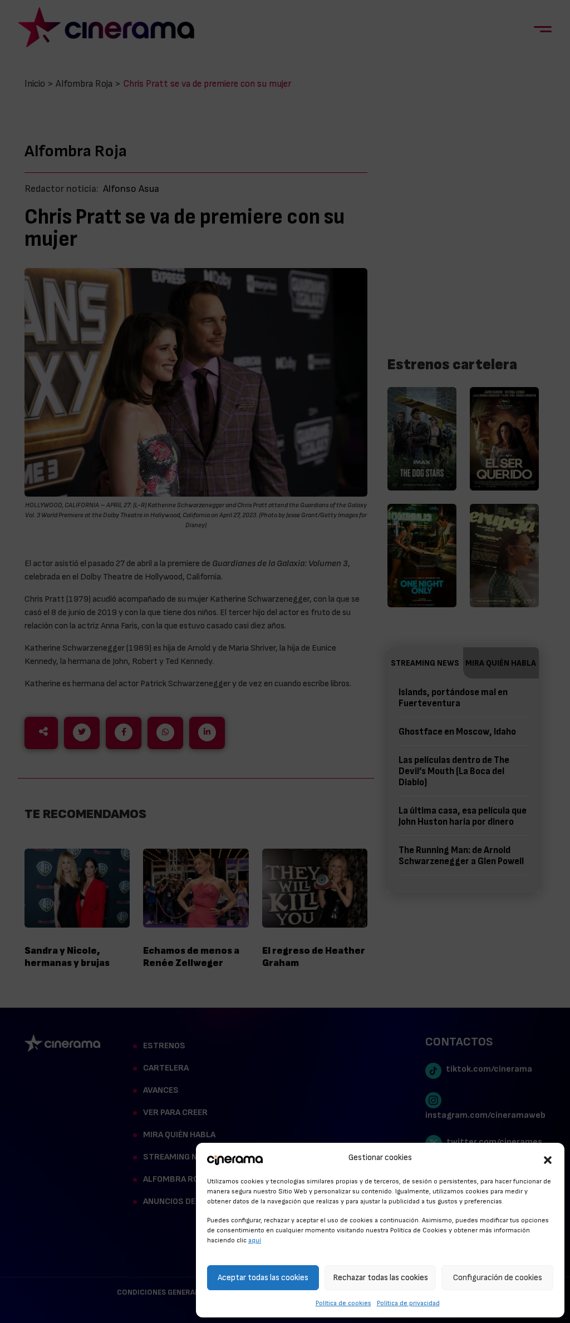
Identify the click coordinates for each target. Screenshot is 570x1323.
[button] (547, 1158)
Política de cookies (343, 1303)
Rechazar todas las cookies (380, 1278)
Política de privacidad (408, 1303)
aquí (254, 1240)
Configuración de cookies (497, 1278)
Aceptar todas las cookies (263, 1278)
